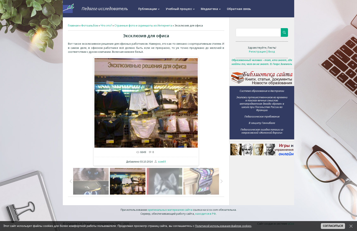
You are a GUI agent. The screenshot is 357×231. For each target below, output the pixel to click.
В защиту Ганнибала (262, 123)
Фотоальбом (89, 25)
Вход (271, 51)
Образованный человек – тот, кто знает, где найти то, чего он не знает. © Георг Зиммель (262, 62)
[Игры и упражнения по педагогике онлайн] (262, 154)
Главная (73, 25)
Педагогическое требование (262, 116)
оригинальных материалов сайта (170, 210)
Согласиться (333, 225)
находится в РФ (205, 213)
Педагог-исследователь (105, 8)
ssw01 (162, 161)
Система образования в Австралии (262, 90)
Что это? (106, 25)
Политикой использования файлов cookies (223, 226)
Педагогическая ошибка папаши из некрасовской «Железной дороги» (261, 131)
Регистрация (257, 51)
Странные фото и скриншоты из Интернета (143, 25)
